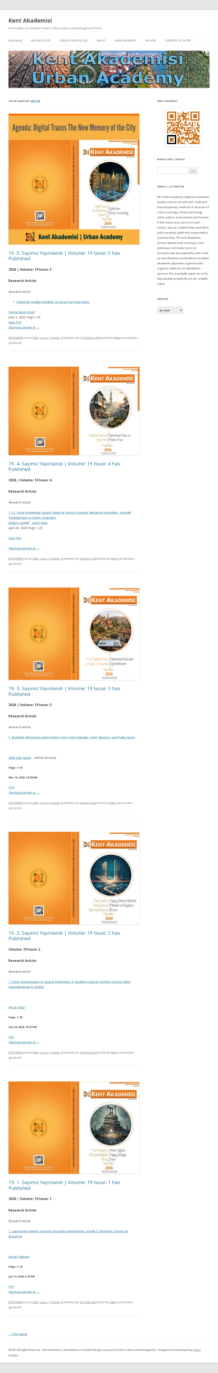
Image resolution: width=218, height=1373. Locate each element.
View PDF (15, 322)
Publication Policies (73, 40)
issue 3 (44, 803)
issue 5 (44, 338)
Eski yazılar (18, 1334)
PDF (11, 787)
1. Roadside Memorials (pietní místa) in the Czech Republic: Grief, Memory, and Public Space (72, 737)
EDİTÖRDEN (16, 338)
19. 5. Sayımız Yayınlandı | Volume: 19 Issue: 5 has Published (64, 256)
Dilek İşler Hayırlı (20, 758)
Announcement (125, 40)
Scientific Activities (178, 40)
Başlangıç (16, 40)
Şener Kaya (39, 523)
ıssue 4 (44, 559)
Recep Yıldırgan (19, 1257)
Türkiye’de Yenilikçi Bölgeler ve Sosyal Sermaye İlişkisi (52, 302)
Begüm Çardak (19, 523)
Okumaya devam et (24, 327)
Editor (35, 101)
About (101, 40)
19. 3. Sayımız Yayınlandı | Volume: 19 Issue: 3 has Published (64, 691)
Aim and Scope (40, 40)
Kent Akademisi (30, 20)
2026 (35, 338)
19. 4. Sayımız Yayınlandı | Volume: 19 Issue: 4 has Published (64, 466)
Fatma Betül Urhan (22, 312)
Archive (151, 40)
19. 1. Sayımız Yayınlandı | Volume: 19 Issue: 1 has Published (64, 1185)
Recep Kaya (17, 1007)
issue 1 (44, 1302)
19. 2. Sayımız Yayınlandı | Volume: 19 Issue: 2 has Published (64, 935)
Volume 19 (56, 338)
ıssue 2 (44, 1052)
